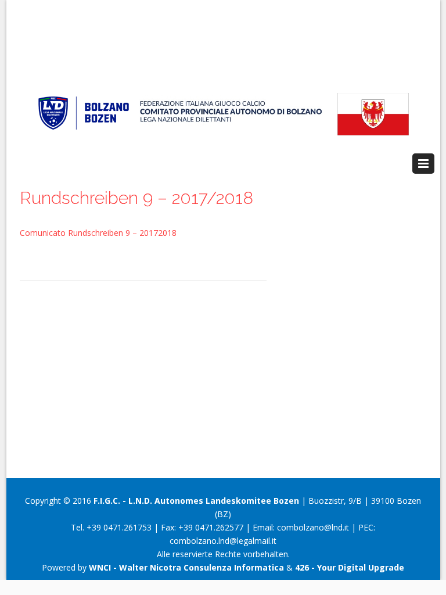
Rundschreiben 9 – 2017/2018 (136, 198)
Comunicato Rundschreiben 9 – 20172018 (98, 232)
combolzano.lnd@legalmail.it (223, 540)
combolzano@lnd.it (313, 527)
